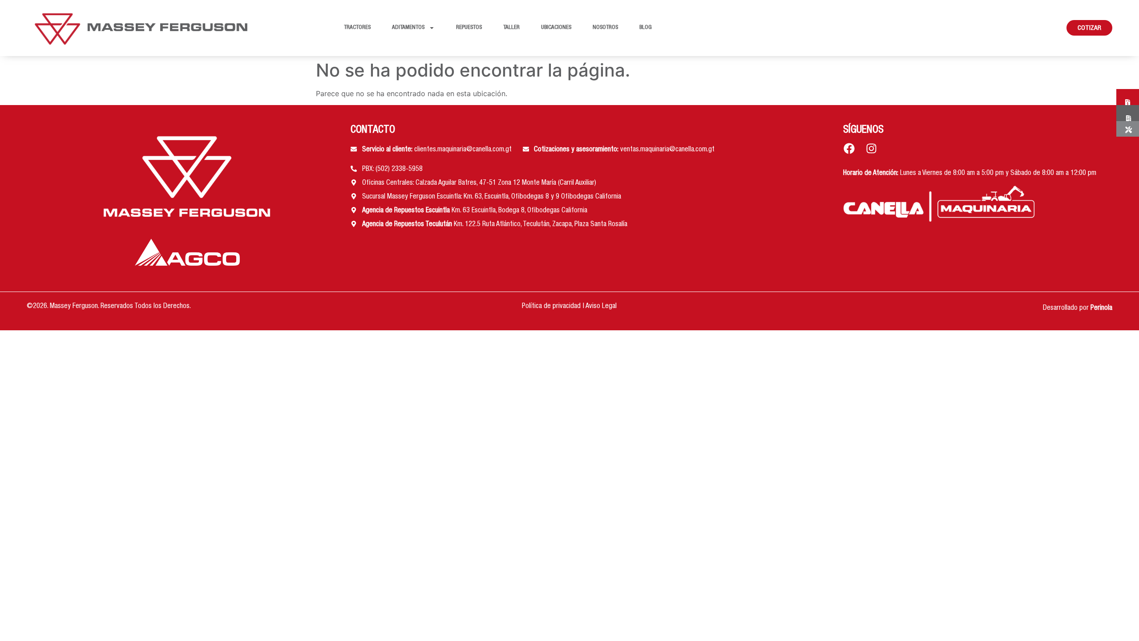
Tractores (357, 28)
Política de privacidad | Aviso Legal (569, 306)
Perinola (1101, 308)
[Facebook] (849, 148)
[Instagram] (871, 148)
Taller (511, 28)
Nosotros (605, 28)
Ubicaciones (556, 28)
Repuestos (469, 28)
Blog (645, 28)
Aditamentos (408, 28)
